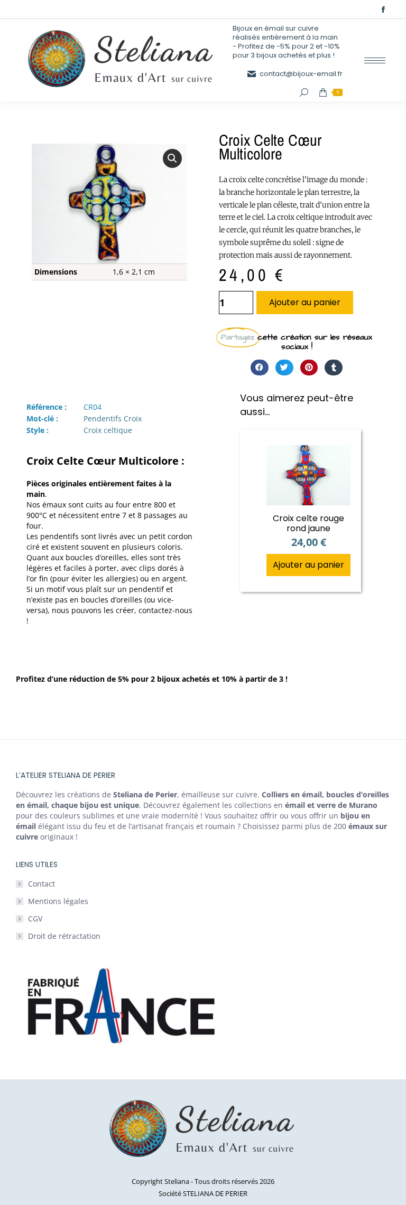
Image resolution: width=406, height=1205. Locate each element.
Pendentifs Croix (113, 418)
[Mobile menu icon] (374, 60)
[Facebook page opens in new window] (383, 9)
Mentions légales (58, 901)
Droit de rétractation (64, 936)
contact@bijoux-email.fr (301, 73)
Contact (41, 884)
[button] (172, 158)
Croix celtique (108, 430)
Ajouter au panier (304, 302)
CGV (35, 919)
